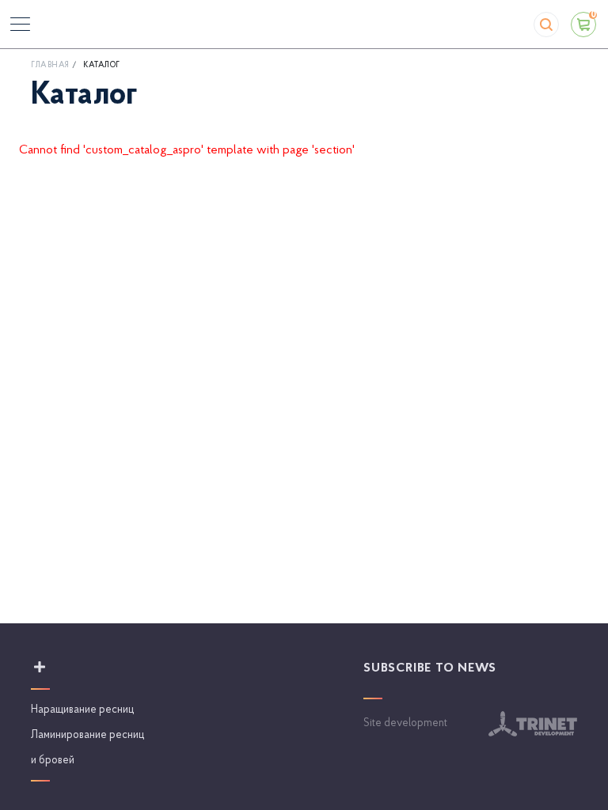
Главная (50, 65)
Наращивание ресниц (82, 710)
